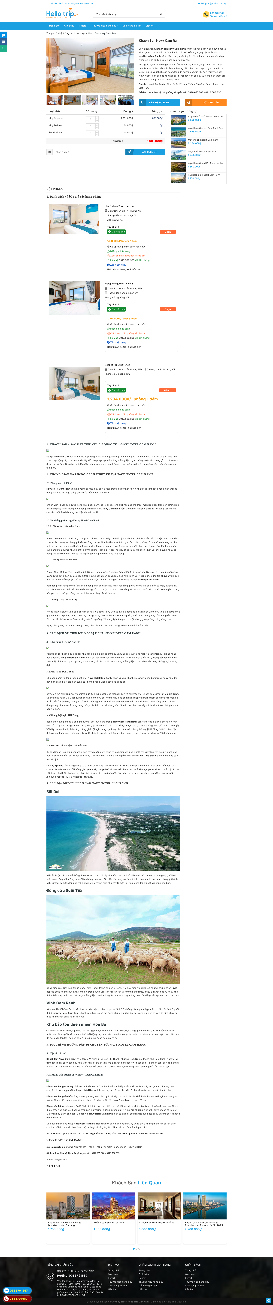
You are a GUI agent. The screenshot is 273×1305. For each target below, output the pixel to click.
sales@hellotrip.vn (62, 1159)
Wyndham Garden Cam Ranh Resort (207, 128)
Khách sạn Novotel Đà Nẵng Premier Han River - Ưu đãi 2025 (204, 1224)
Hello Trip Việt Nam (176, 1301)
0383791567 (56, 3)
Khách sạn (136, 1183)
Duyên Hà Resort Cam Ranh (202, 151)
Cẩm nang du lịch (131, 25)
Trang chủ (54, 25)
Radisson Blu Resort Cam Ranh (204, 174)
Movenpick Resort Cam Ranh (203, 139)
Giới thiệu (69, 25)
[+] (97, 117)
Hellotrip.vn (102, 1123)
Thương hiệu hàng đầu (104, 25)
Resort (83, 25)
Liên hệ (150, 25)
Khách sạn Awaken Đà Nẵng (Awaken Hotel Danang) (64, 1224)
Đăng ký (222, 3)
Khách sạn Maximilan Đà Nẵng (157, 1222)
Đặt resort (149, 151)
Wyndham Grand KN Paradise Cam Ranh (209, 163)
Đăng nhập (206, 3)
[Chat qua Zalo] (3, 35)
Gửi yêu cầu (211, 102)
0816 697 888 (152, 1133)
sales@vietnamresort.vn (81, 3)
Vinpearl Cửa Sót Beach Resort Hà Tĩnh (208, 116)
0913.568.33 (126, 260)
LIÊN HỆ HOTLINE (159, 102)
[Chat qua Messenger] (3, 41)
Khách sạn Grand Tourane (109, 1222)
